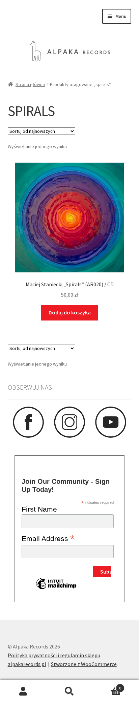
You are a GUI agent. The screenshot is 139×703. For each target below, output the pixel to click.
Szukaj (69, 691)
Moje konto (23, 691)
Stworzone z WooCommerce (84, 664)
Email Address (48, 538)
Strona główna (30, 84)
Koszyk (107, 685)
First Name (39, 509)
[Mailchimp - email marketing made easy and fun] (56, 589)
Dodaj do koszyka (70, 312)
